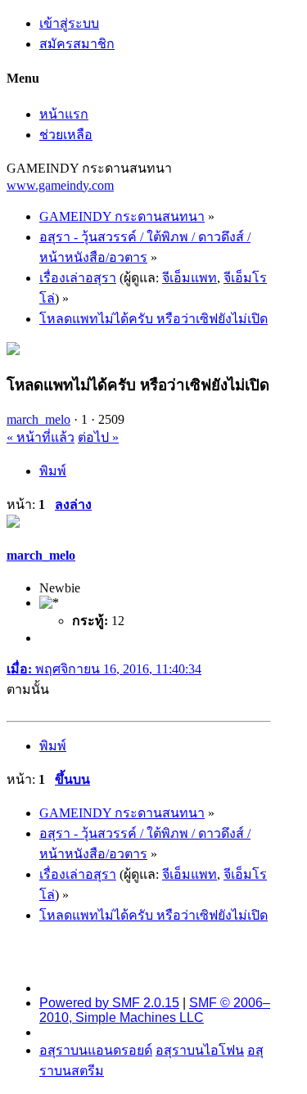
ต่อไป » (98, 437)
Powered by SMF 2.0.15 (109, 1003)
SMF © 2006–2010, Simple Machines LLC (154, 1010)
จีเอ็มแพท (189, 278)
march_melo (38, 419)
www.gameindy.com (60, 185)
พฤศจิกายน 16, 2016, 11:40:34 (104, 669)
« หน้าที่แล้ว (40, 437)
